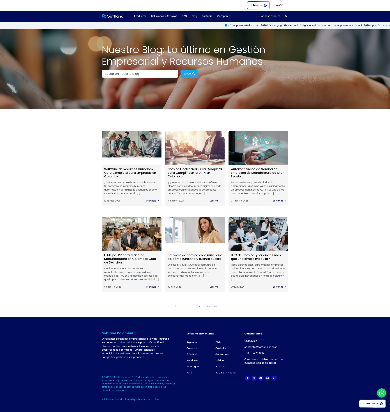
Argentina (192, 342)
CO (281, 5)
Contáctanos (370, 403)
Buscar (188, 73)
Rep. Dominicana (225, 372)
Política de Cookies (149, 399)
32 (198, 306)
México (219, 360)
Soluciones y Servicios (164, 16)
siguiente (211, 306)
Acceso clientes (270, 16)
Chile (218, 342)
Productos (140, 16)
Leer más (151, 200)
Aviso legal (132, 399)
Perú (189, 372)
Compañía (223, 16)
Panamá (220, 366)
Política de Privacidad (113, 399)
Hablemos (256, 5)
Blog (194, 16)
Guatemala (222, 354)
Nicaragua (192, 366)
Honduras (192, 360)
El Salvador (193, 354)
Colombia (192, 348)
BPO (184, 16)
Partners (207, 16)
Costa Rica (221, 348)
